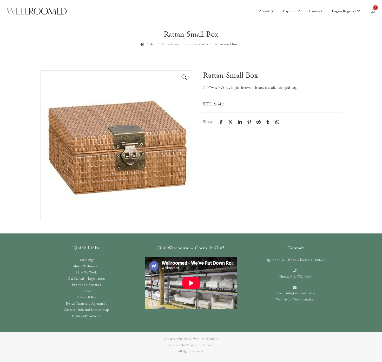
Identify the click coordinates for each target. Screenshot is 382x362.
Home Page (86, 260)
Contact (315, 11)
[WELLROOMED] (36, 11)
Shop (153, 44)
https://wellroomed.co (299, 299)
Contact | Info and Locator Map (86, 310)
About (264, 11)
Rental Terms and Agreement (86, 303)
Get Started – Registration (86, 279)
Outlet (86, 291)
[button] (184, 77)
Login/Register (344, 11)
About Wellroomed (86, 266)
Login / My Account (86, 316)
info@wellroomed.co (300, 293)
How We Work (86, 272)
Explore (289, 11)
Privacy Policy (86, 297)
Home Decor (170, 44)
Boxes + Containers (196, 44)
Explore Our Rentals (86, 285)
